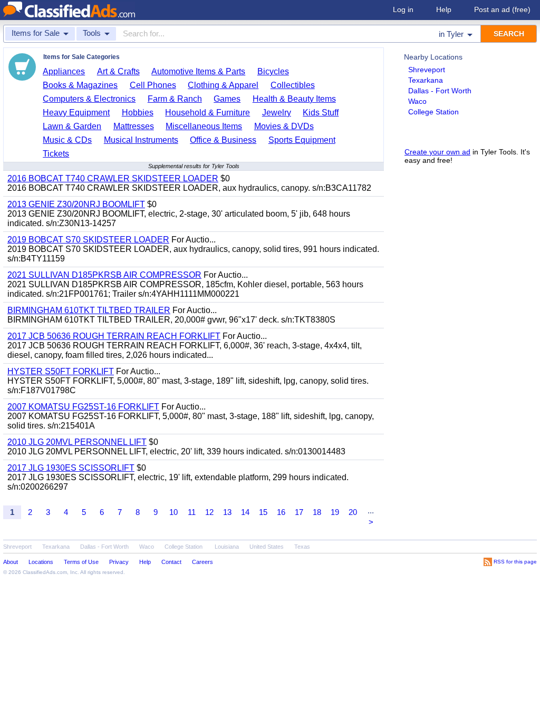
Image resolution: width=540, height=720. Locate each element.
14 (245, 512)
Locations (40, 562)
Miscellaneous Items (204, 126)
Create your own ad (437, 152)
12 (209, 512)
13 (227, 512)
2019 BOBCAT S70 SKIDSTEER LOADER (88, 239)
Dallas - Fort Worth (439, 90)
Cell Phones (153, 85)
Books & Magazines (80, 85)
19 (335, 512)
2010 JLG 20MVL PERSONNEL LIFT (77, 441)
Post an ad (502, 9)
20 (353, 512)
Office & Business (223, 139)
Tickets (56, 153)
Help (443, 9)
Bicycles (273, 71)
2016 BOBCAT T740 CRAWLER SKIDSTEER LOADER (112, 178)
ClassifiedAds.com (45, 572)
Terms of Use (81, 562)
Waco (417, 101)
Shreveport (426, 69)
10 (173, 512)
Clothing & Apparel (223, 85)
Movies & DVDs (284, 126)
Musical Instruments (141, 139)
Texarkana (425, 80)
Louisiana (227, 546)
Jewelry (276, 112)
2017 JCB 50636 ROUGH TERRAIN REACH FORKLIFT (113, 336)
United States (266, 546)
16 (281, 512)
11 (192, 512)
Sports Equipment (301, 139)
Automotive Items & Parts (198, 71)
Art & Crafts (118, 71)
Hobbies (137, 112)
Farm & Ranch (175, 98)
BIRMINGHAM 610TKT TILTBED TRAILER (88, 310)
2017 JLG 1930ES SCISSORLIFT (70, 467)
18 (317, 512)
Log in (403, 9)
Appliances (64, 71)
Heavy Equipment (76, 112)
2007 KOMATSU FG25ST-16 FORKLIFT (83, 406)
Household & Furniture (207, 112)
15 (263, 512)
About (10, 562)
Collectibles (293, 85)
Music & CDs (67, 139)
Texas (302, 546)
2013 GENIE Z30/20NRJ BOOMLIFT (76, 204)
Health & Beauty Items (294, 98)
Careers (202, 562)
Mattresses (133, 126)
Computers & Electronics (89, 98)
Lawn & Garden (72, 126)
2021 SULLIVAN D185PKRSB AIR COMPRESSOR (104, 274)
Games (227, 98)
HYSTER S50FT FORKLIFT (60, 371)
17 (299, 512)
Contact (171, 562)
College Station (433, 112)
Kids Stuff (321, 112)
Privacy (119, 562)
